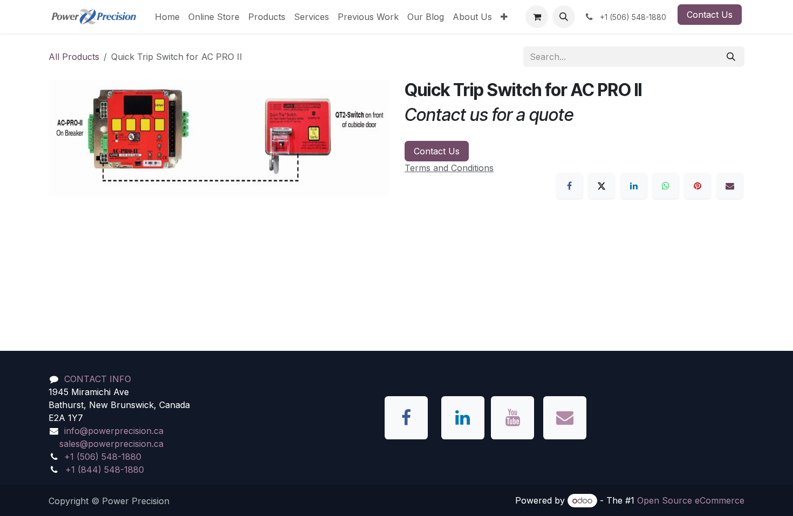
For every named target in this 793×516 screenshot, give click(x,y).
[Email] (730, 186)
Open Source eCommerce (690, 500)
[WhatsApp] (666, 186)
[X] (601, 186)
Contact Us (710, 14)
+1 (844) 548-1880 (104, 469)
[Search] (730, 56)
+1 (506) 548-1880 (102, 456)
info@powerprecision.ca (113, 430)
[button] (563, 16)
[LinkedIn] (634, 186)
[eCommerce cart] (536, 16)
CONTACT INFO (97, 379)
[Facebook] (570, 186)
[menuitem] (167, 17)
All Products (74, 56)
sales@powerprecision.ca (111, 443)
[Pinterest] (697, 186)
